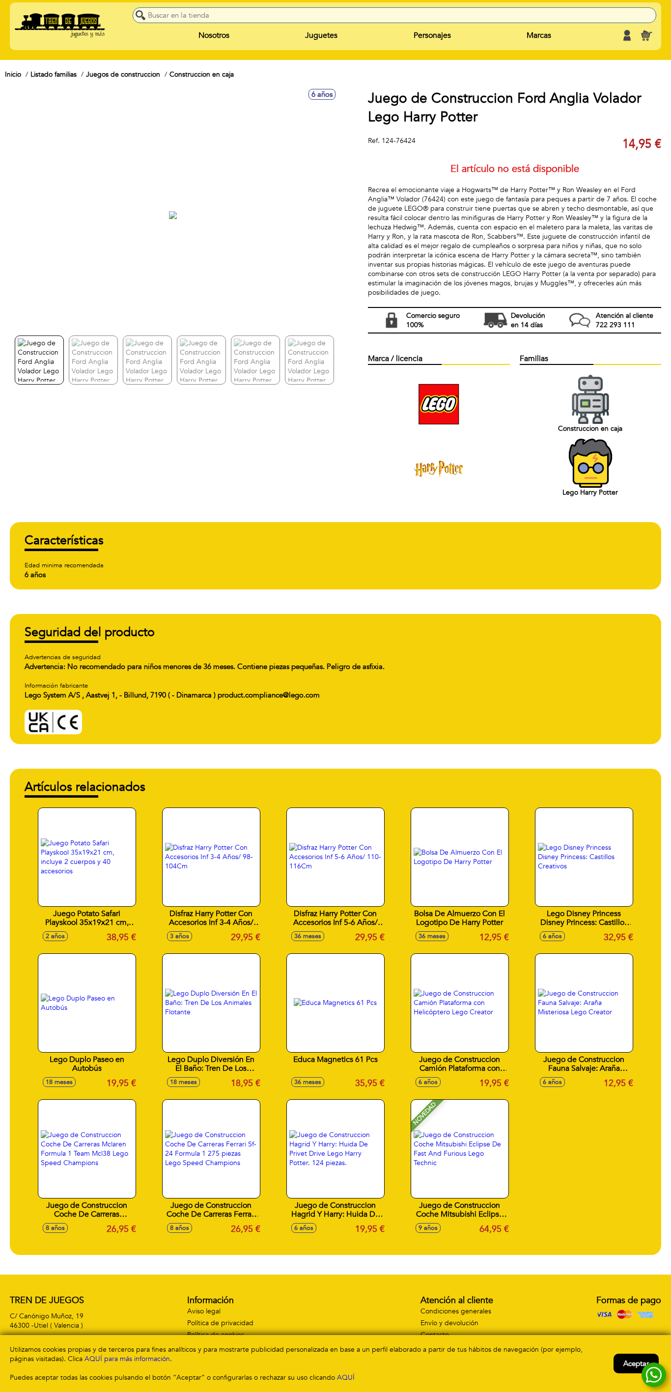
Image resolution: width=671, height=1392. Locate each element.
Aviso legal (204, 1311)
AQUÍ (346, 1377)
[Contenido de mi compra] (646, 35)
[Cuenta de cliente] (627, 35)
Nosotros (213, 35)
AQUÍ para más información (127, 1359)
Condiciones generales (455, 1311)
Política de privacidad (220, 1323)
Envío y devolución (449, 1323)
